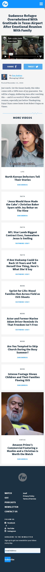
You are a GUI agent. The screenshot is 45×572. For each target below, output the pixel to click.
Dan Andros (17, 75)
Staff (25, 493)
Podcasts (10, 502)
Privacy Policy (28, 496)
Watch (8, 493)
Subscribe (8, 559)
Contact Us (11, 511)
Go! (7, 497)
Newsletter (11, 506)
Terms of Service (29, 499)
